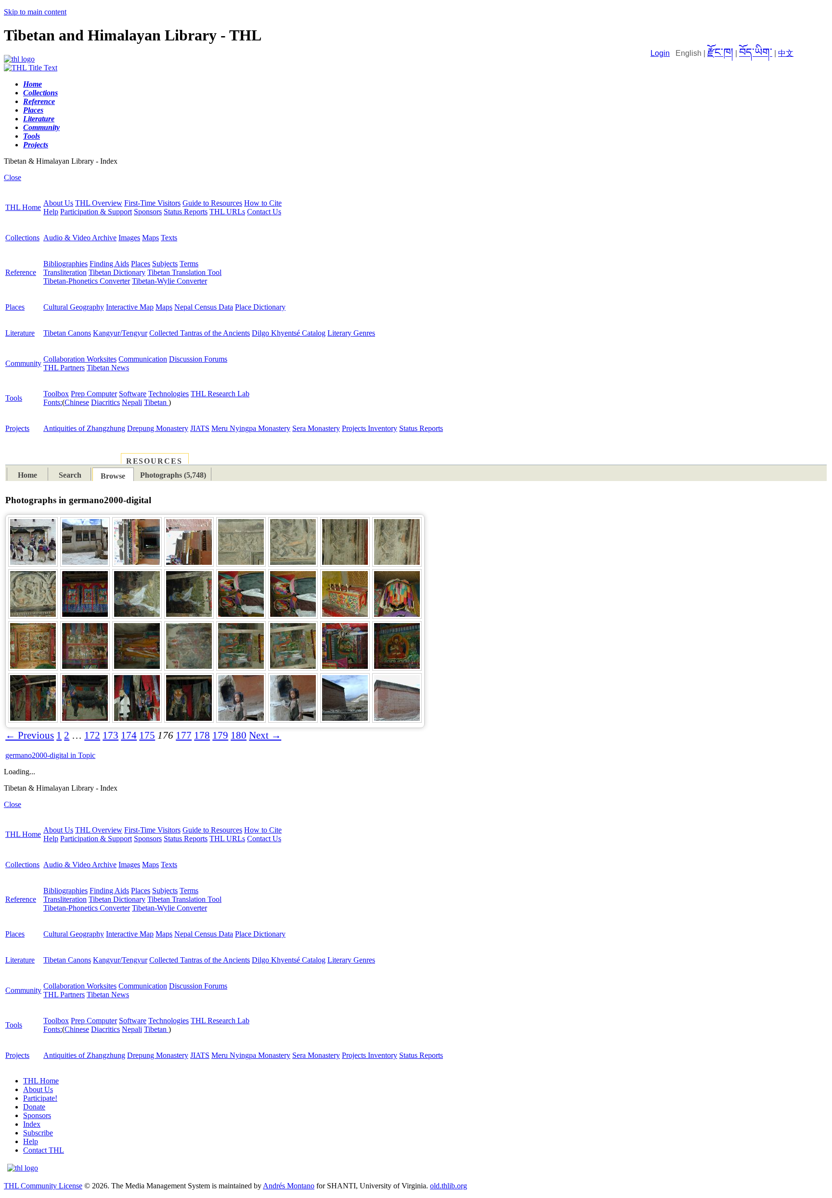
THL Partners (64, 368)
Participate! (40, 1098)
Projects (17, 428)
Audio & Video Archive (80, 238)
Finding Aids (109, 264)
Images (129, 238)
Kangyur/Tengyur (120, 333)
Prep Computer (94, 394)
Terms (189, 264)
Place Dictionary (260, 307)
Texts (169, 238)
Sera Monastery (316, 428)
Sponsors (148, 212)
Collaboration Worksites (80, 359)
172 (92, 735)
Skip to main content (35, 12)
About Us (58, 203)
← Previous (29, 735)
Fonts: (52, 402)
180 (239, 735)
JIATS (199, 428)
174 (129, 735)
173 (110, 735)
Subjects (165, 264)
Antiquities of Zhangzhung (84, 428)
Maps (150, 238)
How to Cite (263, 203)
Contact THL (43, 1150)
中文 (785, 53)
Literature (20, 333)
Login (660, 53)
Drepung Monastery (157, 428)
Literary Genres (351, 333)
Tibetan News (108, 368)
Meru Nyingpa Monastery (250, 428)
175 (147, 735)
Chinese (77, 402)
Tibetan (156, 402)
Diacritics (105, 402)
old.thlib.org (448, 1186)
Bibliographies (65, 264)
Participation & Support (96, 212)
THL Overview (98, 203)
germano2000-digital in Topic (50, 755)
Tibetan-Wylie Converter (169, 281)
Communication (142, 359)
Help (50, 212)
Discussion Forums (198, 359)
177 (184, 735)
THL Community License (43, 1186)
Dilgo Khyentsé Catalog (288, 333)
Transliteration (65, 272)
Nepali (132, 402)
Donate (34, 1107)
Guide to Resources (212, 203)
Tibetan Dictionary (117, 272)
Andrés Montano (288, 1186)
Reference (20, 272)
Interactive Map (130, 307)
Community (23, 363)
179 (220, 735)
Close (12, 177)
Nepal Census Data (203, 307)
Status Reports (186, 212)
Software (132, 394)
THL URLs (227, 212)
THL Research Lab (220, 394)
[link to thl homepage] (22, 1168)
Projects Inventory (369, 428)
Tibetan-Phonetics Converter (86, 281)
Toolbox (56, 394)
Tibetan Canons (67, 333)
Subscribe (38, 1133)
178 (202, 735)
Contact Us (264, 212)
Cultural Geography (73, 307)
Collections (22, 238)
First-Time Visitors (152, 203)
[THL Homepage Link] (19, 59)
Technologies (168, 394)
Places (140, 264)
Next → (265, 735)
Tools (13, 398)
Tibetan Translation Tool (184, 272)
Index (31, 1124)
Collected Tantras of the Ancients (199, 333)
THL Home (23, 207)
